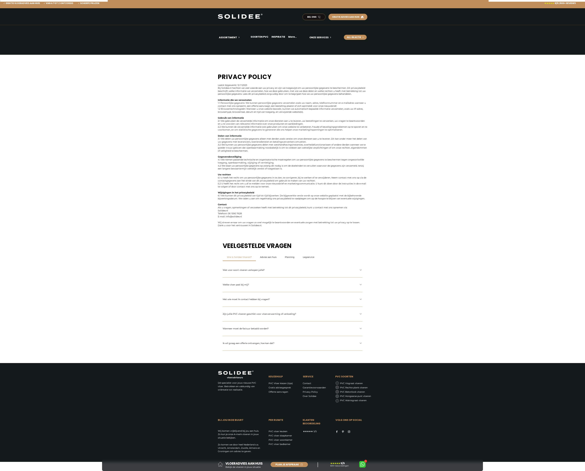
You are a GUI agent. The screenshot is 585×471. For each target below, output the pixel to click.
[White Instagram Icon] (349, 431)
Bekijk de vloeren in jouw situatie (243, 467)
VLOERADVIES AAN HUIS (244, 463)
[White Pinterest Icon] (342, 431)
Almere (253, 448)
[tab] (239, 257)
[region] (233, 48)
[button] (278, 37)
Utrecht (222, 448)
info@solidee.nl (234, 216)
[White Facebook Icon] (336, 431)
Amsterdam (233, 448)
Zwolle (244, 448)
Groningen (223, 451)
